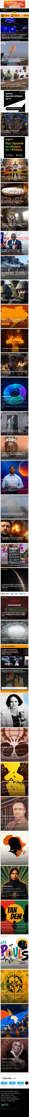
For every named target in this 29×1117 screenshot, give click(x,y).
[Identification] (19, 10)
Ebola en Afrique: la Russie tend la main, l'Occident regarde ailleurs (13, 857)
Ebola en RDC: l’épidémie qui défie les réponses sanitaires (12, 994)
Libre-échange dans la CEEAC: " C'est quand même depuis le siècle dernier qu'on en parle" (13, 757)
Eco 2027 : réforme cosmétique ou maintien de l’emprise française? (14, 853)
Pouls (14, 952)
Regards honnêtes (14, 848)
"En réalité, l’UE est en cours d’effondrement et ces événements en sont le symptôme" (13, 823)
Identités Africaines (14, 1055)
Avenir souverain (14, 779)
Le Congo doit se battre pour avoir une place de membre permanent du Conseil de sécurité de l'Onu (14, 1032)
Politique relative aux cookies (7, 1095)
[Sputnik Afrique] (4, 10)
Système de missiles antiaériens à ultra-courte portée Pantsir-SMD (14, 399)
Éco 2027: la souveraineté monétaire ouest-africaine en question (14, 861)
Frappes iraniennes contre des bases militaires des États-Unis (14, 407)
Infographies (14, 394)
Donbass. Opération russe (14, 292)
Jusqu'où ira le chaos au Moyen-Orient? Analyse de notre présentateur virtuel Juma (14, 490)
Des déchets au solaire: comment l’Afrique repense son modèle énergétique (14, 784)
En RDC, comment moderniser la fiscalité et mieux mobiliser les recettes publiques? (13, 998)
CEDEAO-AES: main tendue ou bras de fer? (11, 888)
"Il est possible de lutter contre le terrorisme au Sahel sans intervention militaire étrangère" (14, 819)
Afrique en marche (14, 814)
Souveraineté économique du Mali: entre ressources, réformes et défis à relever (13, 927)
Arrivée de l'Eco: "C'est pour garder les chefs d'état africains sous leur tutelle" (13, 754)
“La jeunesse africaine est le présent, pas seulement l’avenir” (13, 792)
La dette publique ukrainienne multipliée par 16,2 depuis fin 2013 (14, 403)
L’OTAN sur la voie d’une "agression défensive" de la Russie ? (13, 715)
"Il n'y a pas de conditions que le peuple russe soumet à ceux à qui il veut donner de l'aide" (14, 961)
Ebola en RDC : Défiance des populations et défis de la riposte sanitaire (14, 895)
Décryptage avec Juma (14, 477)
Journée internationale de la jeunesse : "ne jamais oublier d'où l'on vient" (13, 964)
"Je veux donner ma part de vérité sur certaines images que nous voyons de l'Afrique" (14, 957)
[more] (27, 40)
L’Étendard (14, 1021)
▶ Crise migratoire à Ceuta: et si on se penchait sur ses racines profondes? (14, 482)
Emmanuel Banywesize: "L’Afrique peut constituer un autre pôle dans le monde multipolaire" (13, 1068)
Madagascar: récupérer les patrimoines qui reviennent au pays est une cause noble (14, 1028)
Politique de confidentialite (14, 1093)
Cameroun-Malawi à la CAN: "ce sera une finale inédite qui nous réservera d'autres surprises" (14, 750)
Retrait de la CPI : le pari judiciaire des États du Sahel (14, 930)
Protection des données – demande (9, 1097)
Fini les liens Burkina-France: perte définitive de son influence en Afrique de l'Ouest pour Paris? (13, 486)
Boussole (14, 986)
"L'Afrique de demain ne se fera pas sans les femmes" (14, 924)
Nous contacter (4, 1093)
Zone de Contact (14, 745)
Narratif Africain (14, 883)
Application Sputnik (14, 1099)
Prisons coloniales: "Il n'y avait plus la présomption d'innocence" (13, 892)
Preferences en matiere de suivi (8, 1100)
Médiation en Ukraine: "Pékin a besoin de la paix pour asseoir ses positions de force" (14, 826)
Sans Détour (14, 710)
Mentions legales (14, 1091)
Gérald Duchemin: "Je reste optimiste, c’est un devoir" (14, 1065)
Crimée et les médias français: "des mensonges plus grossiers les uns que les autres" (13, 723)
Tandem (14, 917)
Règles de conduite (5, 1099)
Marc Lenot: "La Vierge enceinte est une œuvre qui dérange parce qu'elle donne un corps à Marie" (13, 1062)
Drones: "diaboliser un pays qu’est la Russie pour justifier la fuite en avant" (13, 719)
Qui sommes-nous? (5, 1091)
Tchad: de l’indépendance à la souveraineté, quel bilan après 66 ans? (14, 788)
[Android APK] (5, 1104)
